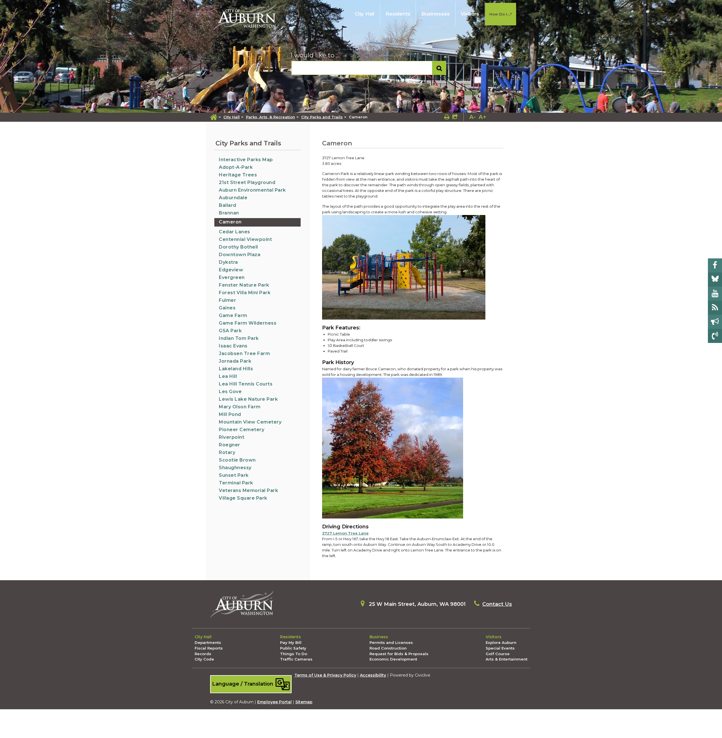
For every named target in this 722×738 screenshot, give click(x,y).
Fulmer (227, 300)
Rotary (227, 452)
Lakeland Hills (236, 368)
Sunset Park (234, 475)
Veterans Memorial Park (248, 490)
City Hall (364, 14)
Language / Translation (243, 684)
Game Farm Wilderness (247, 323)
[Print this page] (447, 117)
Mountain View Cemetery (250, 422)
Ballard (227, 205)
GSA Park (230, 330)
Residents (398, 14)
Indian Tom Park (239, 338)
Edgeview (231, 269)
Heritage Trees (238, 175)
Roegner (229, 444)
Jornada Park (235, 361)
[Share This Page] (455, 117)
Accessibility (373, 675)
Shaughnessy (235, 467)
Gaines (227, 308)
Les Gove (230, 391)
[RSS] (715, 308)
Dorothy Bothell (238, 247)
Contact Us (497, 604)
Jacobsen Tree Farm (244, 353)
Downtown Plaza (239, 254)
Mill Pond (230, 414)
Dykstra (228, 262)
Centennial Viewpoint (245, 239)
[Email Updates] (715, 322)
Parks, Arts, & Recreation (270, 117)
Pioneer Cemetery (241, 429)
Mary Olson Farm (240, 406)
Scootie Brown (237, 460)
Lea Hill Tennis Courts (245, 384)
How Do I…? (500, 14)
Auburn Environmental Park (252, 190)
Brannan (229, 213)
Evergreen (232, 277)
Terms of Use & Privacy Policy (325, 675)
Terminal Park (236, 483)
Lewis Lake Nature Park (248, 399)
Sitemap (303, 701)
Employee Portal (274, 701)
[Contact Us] (715, 336)
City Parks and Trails (322, 117)
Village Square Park (243, 498)
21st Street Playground (247, 182)
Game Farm (233, 315)
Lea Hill (228, 376)
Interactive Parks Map (246, 159)
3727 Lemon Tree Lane (345, 533)
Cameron (230, 222)
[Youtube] (715, 294)
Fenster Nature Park (244, 285)
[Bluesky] (715, 279)
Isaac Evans (233, 346)
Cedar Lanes (234, 231)
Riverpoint (231, 437)
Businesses (435, 14)
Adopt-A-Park (236, 167)
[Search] (439, 68)
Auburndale (233, 197)
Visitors (470, 14)
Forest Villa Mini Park (244, 292)
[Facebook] (715, 265)
